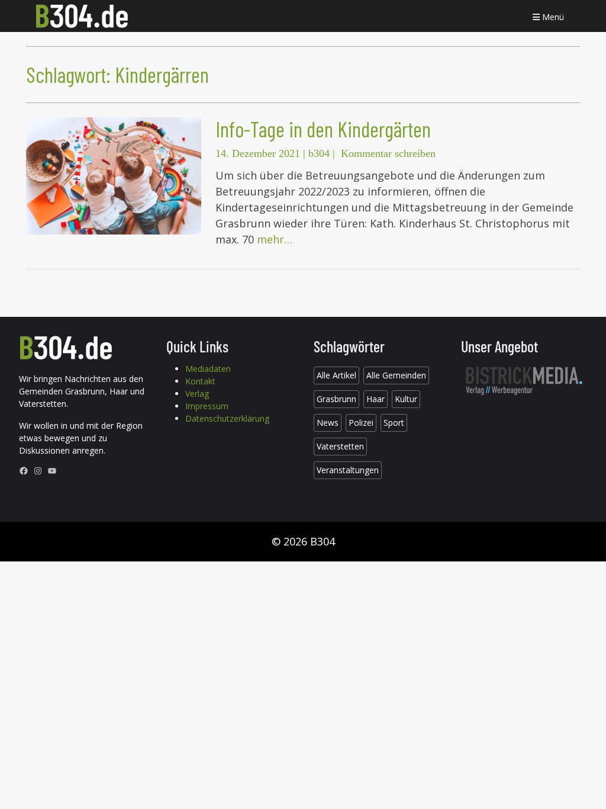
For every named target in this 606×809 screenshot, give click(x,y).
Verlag (197, 393)
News (328, 422)
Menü (552, 17)
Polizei (361, 422)
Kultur (406, 398)
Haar (375, 398)
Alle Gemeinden (396, 375)
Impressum (206, 406)
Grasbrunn (336, 398)
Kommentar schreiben (388, 153)
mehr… (274, 239)
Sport (393, 422)
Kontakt (200, 381)
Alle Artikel (336, 375)
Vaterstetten (340, 446)
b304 (319, 153)
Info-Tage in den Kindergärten (323, 129)
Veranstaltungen (348, 470)
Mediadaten (208, 368)
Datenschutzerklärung (227, 418)
